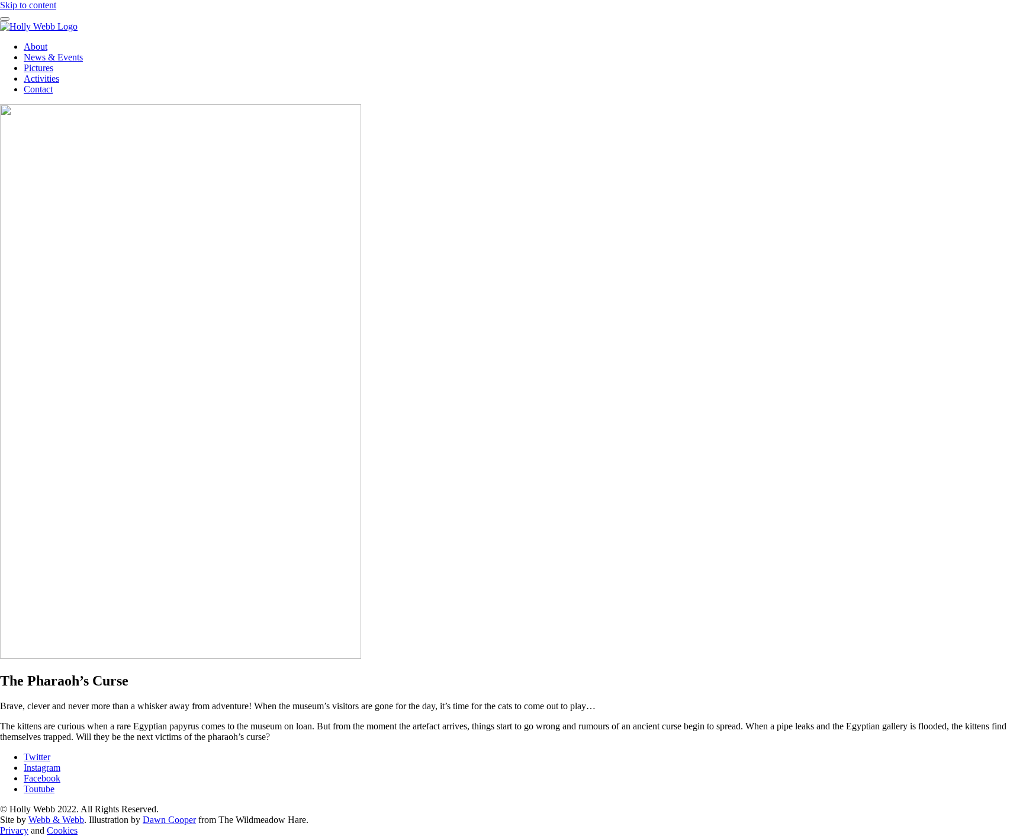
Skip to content (28, 5)
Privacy (14, 830)
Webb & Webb (56, 820)
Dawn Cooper (169, 820)
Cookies (62, 830)
